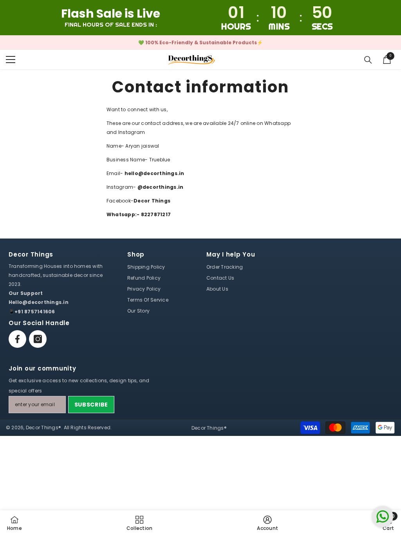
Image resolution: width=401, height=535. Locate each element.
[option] (200, 42)
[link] (267, 522)
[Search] (368, 60)
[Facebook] (17, 339)
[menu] (10, 59)
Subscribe (91, 404)
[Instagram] (38, 339)
